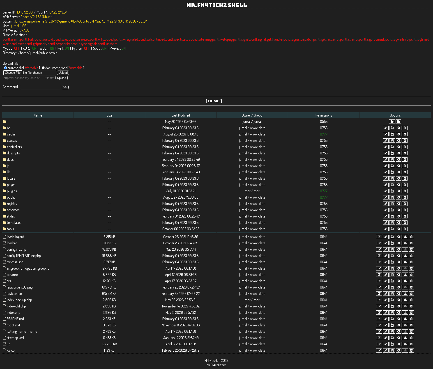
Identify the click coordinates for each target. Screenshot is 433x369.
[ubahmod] (398, 128)
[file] (398, 121)
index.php (13, 312)
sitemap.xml (15, 337)
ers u (10, 281)
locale (11, 178)
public (11, 197)
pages (11, 184)
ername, (12, 274)
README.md (15, 318)
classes (12, 140)
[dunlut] (405, 237)
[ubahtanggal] (392, 128)
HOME (213, 101)
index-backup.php (19, 300)
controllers (14, 146)
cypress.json (15, 262)
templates (14, 222)
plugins (12, 191)
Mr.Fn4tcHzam (216, 365)
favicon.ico (14, 293)
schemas (13, 210)
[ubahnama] (386, 128)
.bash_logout (15, 236)
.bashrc (12, 243)
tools (10, 229)
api (9, 128)
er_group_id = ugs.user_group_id (28, 268)
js (8, 165)
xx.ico (11, 350)
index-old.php (16, 306)
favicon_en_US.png (19, 287)
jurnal (34, 52)
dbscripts (13, 153)
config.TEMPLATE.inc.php (24, 255)
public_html (47, 52)
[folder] (392, 121)
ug (8, 344)
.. (7, 121)
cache (11, 134)
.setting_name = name (22, 331)
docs (10, 159)
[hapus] (405, 128)
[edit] (379, 237)
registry (12, 203)
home (24, 52)
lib (8, 172)
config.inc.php (16, 249)
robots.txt (13, 325)
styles (11, 216)
